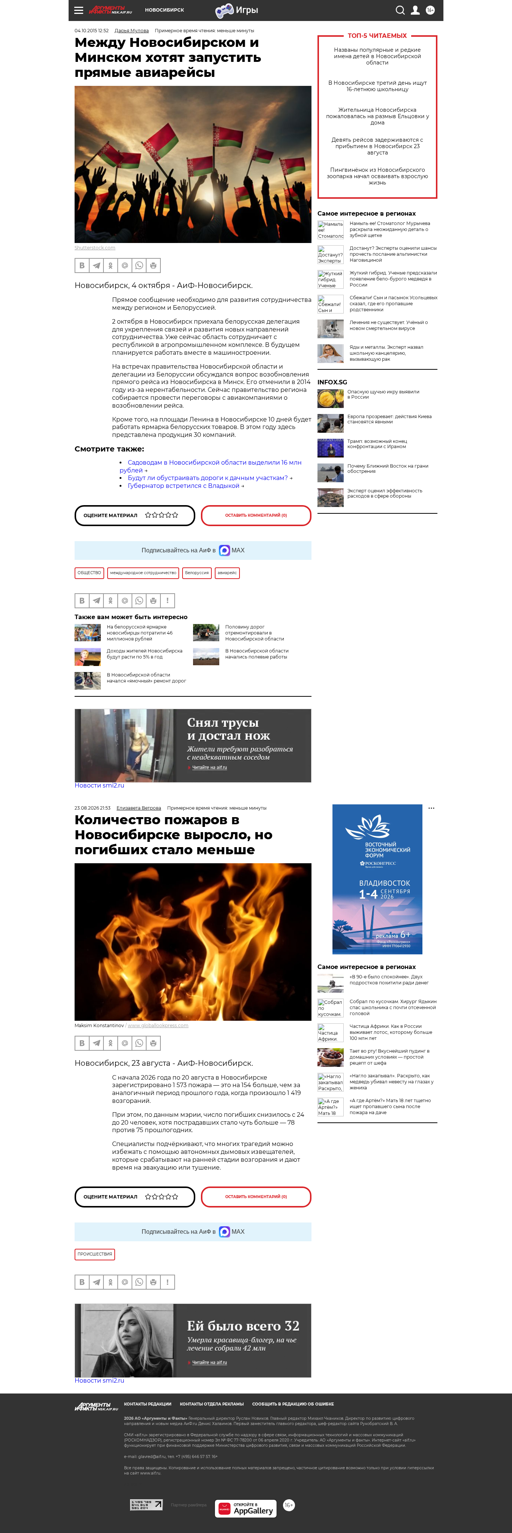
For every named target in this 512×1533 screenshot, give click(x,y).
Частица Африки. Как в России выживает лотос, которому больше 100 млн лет (391, 1032)
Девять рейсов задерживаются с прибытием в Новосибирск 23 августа (377, 146)
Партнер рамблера (189, 1505)
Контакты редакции (147, 1404)
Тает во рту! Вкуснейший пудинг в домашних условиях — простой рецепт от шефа (390, 1057)
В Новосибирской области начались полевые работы (257, 654)
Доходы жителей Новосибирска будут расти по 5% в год (145, 654)
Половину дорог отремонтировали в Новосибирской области (254, 633)
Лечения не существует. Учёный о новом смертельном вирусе (389, 325)
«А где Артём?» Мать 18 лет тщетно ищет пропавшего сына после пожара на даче (390, 1106)
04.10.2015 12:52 (92, 30)
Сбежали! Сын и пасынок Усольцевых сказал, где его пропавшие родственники (393, 303)
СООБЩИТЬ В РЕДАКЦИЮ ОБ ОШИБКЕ (293, 1404)
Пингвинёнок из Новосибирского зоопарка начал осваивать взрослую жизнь (377, 176)
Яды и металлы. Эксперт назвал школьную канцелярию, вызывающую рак (387, 353)
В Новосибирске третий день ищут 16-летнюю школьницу (377, 86)
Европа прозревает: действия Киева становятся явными (389, 419)
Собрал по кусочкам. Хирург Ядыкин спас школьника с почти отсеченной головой (393, 1007)
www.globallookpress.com (158, 1025)
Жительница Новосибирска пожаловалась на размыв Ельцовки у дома (377, 116)
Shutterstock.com (95, 247)
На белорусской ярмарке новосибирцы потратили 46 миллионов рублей (139, 633)
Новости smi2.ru (99, 785)
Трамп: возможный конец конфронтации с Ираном (377, 444)
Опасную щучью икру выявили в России (383, 394)
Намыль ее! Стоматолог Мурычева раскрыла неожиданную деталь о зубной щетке (390, 229)
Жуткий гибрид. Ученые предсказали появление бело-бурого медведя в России (393, 279)
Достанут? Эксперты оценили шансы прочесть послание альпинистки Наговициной (393, 254)
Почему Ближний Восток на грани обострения (387, 469)
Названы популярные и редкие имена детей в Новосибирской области (377, 56)
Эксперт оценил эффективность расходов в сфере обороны (384, 493)
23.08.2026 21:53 (93, 808)
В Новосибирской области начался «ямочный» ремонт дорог (146, 678)
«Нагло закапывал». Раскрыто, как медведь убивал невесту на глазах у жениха (392, 1081)
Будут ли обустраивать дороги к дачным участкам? (208, 478)
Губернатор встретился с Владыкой (184, 485)
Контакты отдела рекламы (212, 1404)
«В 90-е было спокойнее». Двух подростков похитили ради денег (389, 980)
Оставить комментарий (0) (256, 515)
